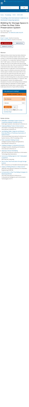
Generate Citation (7, 46)
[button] (27, 11)
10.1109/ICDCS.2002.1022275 (16, 32)
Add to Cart (8, 107)
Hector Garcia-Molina (6, 40)
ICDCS (14, 15)
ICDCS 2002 (20, 15)
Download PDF (7, 43)
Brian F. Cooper (4, 38)
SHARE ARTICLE (19, 43)
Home (2, 15)
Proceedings (8, 15)
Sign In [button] (20, 94)
